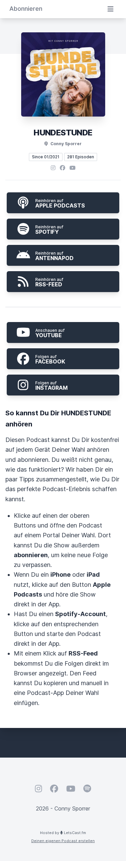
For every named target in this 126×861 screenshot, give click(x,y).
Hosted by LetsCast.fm (63, 832)
